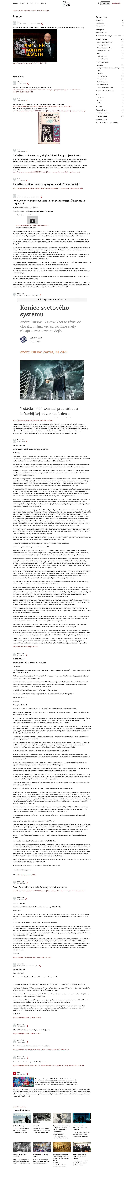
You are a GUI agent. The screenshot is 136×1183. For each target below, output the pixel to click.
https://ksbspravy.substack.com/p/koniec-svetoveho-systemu (32, 420)
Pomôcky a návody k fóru (110, 113)
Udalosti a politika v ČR (110, 45)
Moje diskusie (109, 23)
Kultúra (109, 94)
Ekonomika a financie (110, 81)
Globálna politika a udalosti (110, 50)
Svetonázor (110, 65)
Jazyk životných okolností (109, 91)
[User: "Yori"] (14, 23)
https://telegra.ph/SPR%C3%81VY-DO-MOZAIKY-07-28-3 (32, 957)
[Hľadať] (98, 3)
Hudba (110, 103)
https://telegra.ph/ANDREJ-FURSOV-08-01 (27, 1017)
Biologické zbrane (110, 79)
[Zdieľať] (42, 24)
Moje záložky (109, 20)
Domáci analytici (110, 56)
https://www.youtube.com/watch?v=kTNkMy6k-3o (32, 225)
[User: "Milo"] (14, 1073)
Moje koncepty (109, 26)
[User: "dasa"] (14, 100)
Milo (18, 1072)
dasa (18, 98)
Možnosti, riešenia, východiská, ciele (109, 36)
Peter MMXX (20, 293)
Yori (18, 22)
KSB (110, 70)
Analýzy (110, 53)
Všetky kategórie (101, 32)
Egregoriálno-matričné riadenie (110, 87)
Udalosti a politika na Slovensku (110, 42)
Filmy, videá (110, 97)
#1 (42, 24)
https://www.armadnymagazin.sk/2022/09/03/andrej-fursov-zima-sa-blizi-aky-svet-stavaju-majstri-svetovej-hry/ (49, 111)
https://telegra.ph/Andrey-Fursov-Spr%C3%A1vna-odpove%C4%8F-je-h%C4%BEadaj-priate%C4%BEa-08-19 (48, 1065)
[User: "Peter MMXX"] (14, 294)
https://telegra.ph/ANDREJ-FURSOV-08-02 (27, 1033)
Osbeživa (110, 73)
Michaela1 (19, 82)
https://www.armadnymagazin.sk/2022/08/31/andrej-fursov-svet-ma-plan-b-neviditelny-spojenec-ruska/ (46, 172)
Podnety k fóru (109, 110)
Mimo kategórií (109, 116)
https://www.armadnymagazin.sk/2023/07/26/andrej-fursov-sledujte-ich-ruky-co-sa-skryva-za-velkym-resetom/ (49, 891)
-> (28, 84)
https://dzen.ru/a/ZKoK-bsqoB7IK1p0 (25, 646)
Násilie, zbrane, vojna (110, 84)
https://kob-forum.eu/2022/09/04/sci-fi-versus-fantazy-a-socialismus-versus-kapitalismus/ (42, 106)
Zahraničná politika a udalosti (110, 47)
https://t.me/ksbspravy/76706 (26, 875)
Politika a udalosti (109, 39)
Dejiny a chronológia (110, 76)
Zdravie (109, 106)
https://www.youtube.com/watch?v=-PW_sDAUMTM (30, 63)
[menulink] (15, 3)
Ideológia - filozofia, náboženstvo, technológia (110, 68)
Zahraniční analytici (110, 59)
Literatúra (110, 100)
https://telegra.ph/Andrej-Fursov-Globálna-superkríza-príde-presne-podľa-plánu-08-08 (41, 1049)
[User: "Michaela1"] (14, 83)
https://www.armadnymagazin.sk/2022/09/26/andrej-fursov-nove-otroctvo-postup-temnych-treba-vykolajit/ (48, 188)
